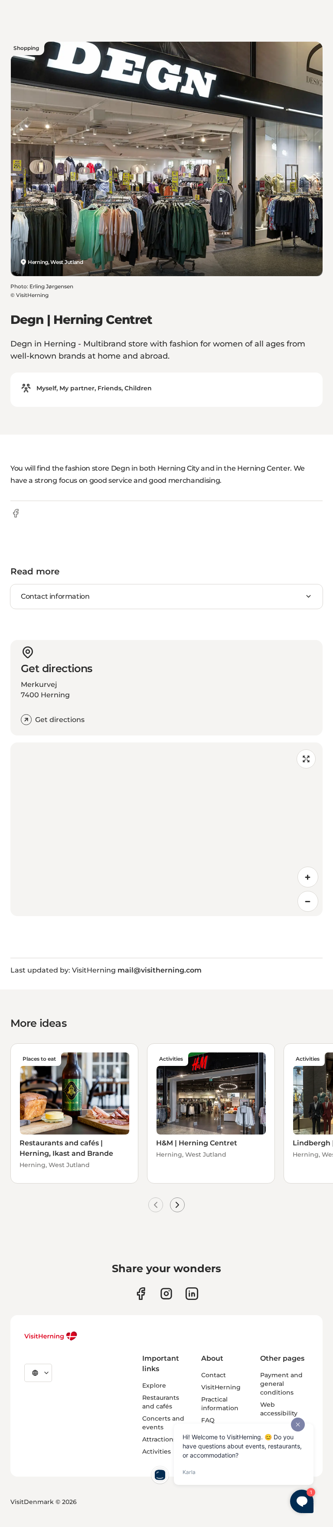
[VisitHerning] (51, 1336)
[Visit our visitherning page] (140, 1293)
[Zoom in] (307, 877)
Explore (154, 1385)
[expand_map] (306, 758)
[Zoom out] (307, 901)
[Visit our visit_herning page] (166, 1293)
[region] (166, 829)
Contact (213, 1375)
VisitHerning (221, 1387)
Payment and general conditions (281, 1383)
